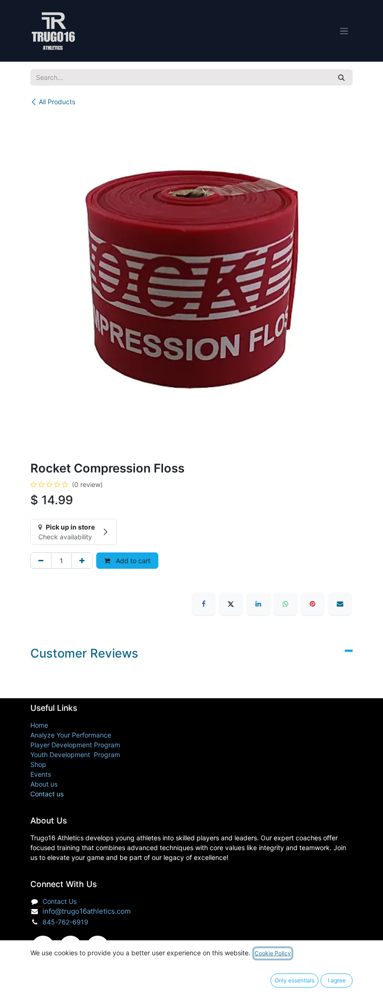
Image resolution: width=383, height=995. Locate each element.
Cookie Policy (273, 953)
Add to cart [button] (132, 561)
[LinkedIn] (258, 604)
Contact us (47, 794)
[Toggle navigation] (344, 31)
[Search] (341, 77)
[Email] (340, 604)
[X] (231, 604)
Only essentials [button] (294, 980)
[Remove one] (40, 560)
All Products (57, 102)
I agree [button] (337, 980)
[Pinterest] (312, 604)
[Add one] (81, 560)
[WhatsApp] (285, 604)
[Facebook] (203, 604)
